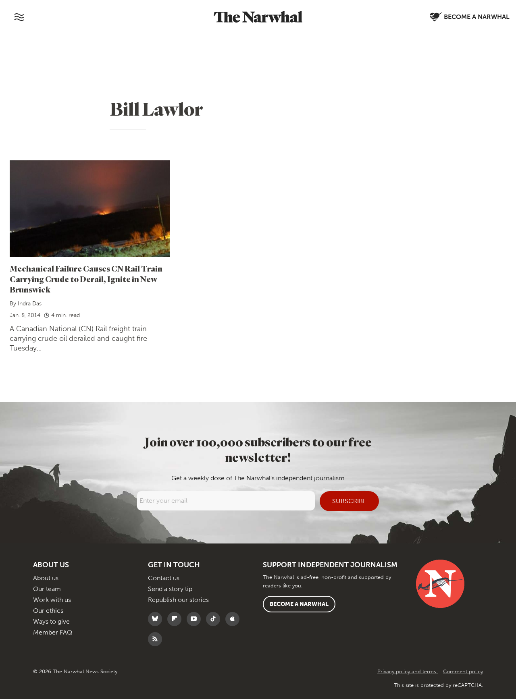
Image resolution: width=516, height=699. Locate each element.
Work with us (52, 600)
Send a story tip (170, 589)
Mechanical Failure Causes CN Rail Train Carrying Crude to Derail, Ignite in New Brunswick (86, 279)
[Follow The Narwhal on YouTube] (196, 619)
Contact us (163, 578)
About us (45, 578)
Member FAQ (52, 632)
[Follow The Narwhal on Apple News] (234, 619)
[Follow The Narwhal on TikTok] (215, 619)
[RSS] (157, 639)
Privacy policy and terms (407, 671)
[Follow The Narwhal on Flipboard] (176, 619)
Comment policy (463, 671)
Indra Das (30, 303)
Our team (47, 589)
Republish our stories (178, 600)
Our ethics (48, 610)
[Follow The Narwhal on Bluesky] (157, 619)
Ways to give (51, 621)
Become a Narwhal (299, 604)
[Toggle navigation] (18, 16)
